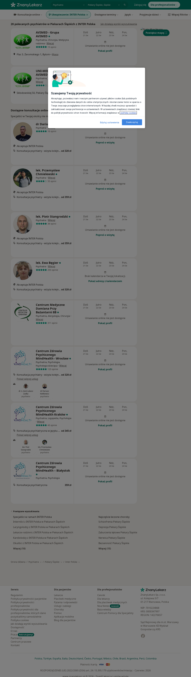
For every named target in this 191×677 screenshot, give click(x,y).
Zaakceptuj (132, 122)
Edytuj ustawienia (109, 122)
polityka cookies (128, 112)
